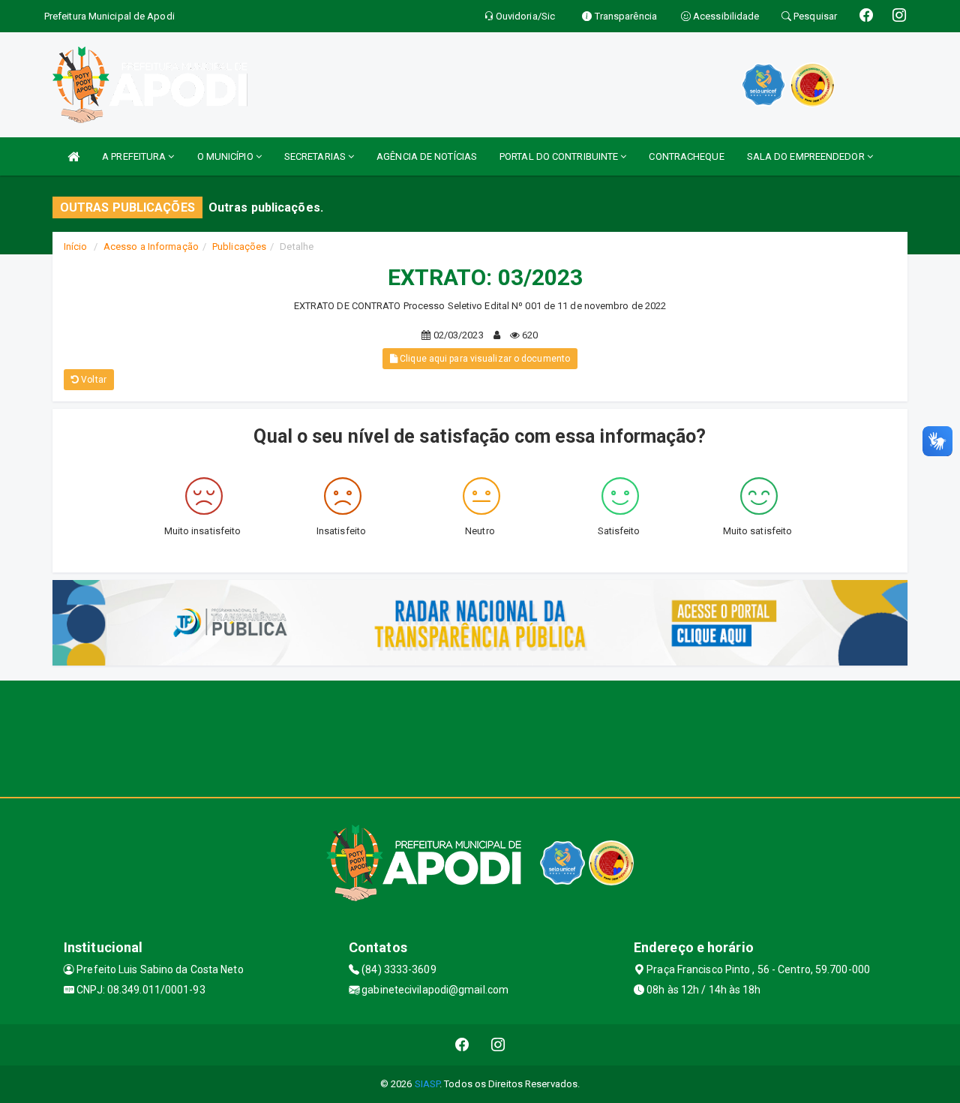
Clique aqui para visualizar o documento (484, 358)
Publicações (239, 246)
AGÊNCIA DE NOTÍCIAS (426, 156)
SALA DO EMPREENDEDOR (807, 156)
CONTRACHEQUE (686, 156)
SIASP (427, 1083)
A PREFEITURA (135, 156)
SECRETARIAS (316, 156)
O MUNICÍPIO (226, 156)
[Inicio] (73, 156)
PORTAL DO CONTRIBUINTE (560, 156)
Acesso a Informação (151, 246)
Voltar (92, 379)
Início (76, 246)
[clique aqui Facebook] (462, 1045)
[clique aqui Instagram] (498, 1045)
